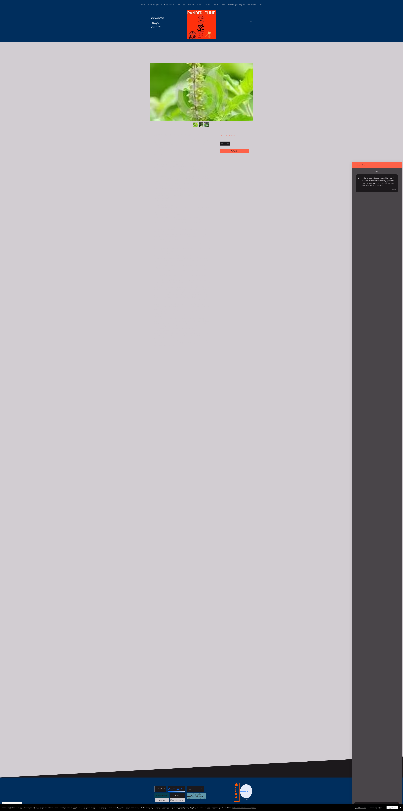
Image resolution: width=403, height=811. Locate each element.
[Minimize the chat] (397, 165)
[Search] (251, 21)
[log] (377, 484)
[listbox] (160, 789)
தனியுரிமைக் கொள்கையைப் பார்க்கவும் (244, 808)
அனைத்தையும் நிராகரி (376, 808)
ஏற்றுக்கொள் (392, 808)
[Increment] (228, 144)
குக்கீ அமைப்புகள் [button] (360, 808)
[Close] (400, 807)
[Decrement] (221, 144)
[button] (160, 789)
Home (156, 55)
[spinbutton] (225, 144)
